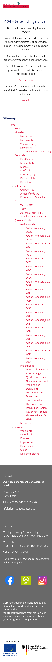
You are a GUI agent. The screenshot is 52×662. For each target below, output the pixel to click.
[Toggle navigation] (47, 5)
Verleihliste (26, 430)
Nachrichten (27, 136)
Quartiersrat (27, 189)
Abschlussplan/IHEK (31, 212)
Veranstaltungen (29, 144)
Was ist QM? (27, 205)
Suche (24, 7)
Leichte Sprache (11, 7)
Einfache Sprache (29, 453)
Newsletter (26, 147)
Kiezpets (25, 167)
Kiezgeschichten (29, 178)
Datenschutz (27, 446)
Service (18, 427)
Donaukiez (20, 155)
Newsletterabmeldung (38, 151)
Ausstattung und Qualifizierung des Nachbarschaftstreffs (37, 377)
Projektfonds (27, 365)
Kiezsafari (25, 182)
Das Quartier (27, 159)
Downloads (26, 434)
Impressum (26, 442)
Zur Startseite (26, 80)
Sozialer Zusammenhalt (33, 216)
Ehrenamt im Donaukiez (33, 197)
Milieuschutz (27, 163)
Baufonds (25, 423)
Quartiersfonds (22, 220)
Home (12, 124)
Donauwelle (27, 140)
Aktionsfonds (27, 224)
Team (23, 209)
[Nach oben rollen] (45, 655)
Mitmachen (20, 186)
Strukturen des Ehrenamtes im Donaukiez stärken (36, 404)
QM (16, 201)
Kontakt (26, 100)
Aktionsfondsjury (29, 193)
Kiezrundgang (27, 174)
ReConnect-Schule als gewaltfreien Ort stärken (37, 415)
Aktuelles (19, 132)
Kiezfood (25, 170)
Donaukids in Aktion (37, 369)
